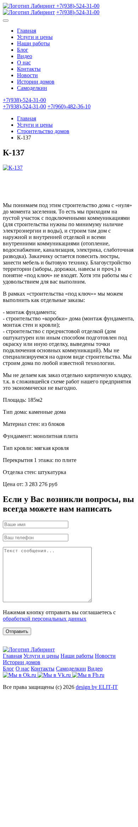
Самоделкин (32, 88)
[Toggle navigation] (5, 20)
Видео (24, 56)
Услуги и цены (35, 37)
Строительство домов (43, 131)
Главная (26, 31)
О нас (24, 62)
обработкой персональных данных (44, 619)
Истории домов (35, 82)
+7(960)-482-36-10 (69, 106)
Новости (27, 75)
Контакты (29, 69)
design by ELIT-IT (97, 687)
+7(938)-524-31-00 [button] (24, 100)
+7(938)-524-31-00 (77, 6)
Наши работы (33, 43)
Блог (22, 50)
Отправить (17, 631)
